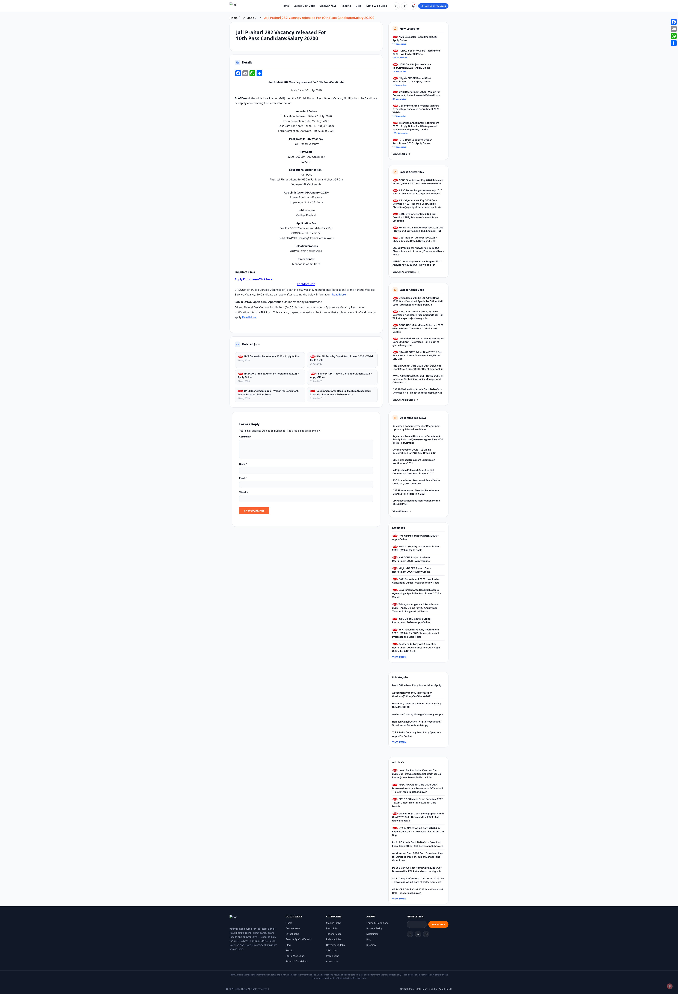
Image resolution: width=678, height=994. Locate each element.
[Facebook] (410, 934)
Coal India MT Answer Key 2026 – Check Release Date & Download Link (414, 239)
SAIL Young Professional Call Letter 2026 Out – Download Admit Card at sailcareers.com (418, 880)
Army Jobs (332, 961)
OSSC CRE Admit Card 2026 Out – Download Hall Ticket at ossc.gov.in (417, 891)
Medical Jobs (333, 923)
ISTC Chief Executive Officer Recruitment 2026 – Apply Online (412, 141)
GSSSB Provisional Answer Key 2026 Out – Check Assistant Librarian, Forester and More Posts (418, 251)
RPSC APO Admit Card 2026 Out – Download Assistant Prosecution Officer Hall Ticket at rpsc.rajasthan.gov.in (417, 315)
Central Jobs (407, 989)
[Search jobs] (396, 6)
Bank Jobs (332, 928)
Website (243, 492)
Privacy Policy (374, 928)
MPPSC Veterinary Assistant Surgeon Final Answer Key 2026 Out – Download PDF (416, 263)
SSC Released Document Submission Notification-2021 (413, 461)
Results (346, 5)
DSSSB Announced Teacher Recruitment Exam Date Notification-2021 (415, 492)
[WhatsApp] (673, 36)
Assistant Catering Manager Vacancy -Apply (417, 714)
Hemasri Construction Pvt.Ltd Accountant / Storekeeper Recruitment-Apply (416, 723)
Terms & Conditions (297, 961)
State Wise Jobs (376, 5)
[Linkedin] (426, 934)
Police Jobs (332, 955)
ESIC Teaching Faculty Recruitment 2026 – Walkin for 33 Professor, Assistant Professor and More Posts (415, 633)
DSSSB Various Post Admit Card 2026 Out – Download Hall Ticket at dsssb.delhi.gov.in (417, 391)
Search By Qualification (299, 939)
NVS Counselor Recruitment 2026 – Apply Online (271, 356)
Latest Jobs (292, 933)
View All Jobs (399, 154)
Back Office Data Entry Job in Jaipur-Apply (416, 685)
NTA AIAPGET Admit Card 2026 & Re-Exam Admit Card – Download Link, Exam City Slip (417, 355)
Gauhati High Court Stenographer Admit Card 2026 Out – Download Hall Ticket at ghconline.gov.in (418, 342)
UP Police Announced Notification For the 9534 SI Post (416, 502)
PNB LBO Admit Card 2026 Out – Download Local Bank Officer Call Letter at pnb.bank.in (417, 367)
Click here (265, 279)
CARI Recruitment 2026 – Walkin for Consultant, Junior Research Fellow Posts (268, 392)
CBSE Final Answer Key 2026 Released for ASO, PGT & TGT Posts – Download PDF (417, 182)
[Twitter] (418, 934)
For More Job (306, 284)
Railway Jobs (333, 939)
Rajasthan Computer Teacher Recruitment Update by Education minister (416, 428)
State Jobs (421, 989)
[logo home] (249, 6)
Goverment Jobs (335, 945)
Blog (358, 5)
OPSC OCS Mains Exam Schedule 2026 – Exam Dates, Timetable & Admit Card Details (418, 328)
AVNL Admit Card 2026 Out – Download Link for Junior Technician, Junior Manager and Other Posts (417, 379)
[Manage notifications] (670, 986)
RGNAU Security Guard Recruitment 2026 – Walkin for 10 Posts (342, 358)
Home (285, 5)
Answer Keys (328, 5)
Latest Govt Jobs (304, 5)
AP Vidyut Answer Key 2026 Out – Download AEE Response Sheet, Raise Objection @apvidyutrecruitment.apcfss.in (416, 204)
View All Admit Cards (403, 399)
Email (243, 478)
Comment (245, 436)
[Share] (673, 43)
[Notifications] (413, 6)
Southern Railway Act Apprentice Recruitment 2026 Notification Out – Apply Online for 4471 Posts (416, 648)
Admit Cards (445, 989)
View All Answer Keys (404, 272)
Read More (339, 294)
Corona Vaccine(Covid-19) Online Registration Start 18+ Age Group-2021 (414, 451)
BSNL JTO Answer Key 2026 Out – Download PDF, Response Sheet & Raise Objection (415, 217)
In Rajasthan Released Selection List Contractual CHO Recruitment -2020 (413, 472)
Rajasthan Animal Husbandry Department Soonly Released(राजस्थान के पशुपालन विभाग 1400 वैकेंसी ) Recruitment (417, 439)
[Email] (673, 28)
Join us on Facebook (435, 6)
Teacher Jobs (333, 933)
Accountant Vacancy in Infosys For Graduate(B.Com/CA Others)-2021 (412, 694)
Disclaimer (372, 933)
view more (399, 657)
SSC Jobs (331, 950)
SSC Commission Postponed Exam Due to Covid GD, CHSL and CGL (416, 482)
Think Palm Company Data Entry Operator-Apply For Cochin (416, 734)
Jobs (250, 18)
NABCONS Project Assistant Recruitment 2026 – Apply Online (268, 375)
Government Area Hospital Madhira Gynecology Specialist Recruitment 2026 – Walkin (340, 392)
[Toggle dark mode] (404, 6)
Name (243, 464)
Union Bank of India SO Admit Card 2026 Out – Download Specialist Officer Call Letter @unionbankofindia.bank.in (417, 301)
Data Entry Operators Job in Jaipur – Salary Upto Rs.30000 (416, 705)
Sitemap (371, 945)
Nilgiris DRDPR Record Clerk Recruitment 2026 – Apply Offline (341, 375)
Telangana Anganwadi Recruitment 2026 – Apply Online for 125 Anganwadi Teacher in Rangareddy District (415, 126)
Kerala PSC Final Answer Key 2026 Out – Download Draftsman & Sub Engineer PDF (417, 229)
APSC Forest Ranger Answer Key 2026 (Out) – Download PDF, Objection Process (417, 192)
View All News (400, 511)
